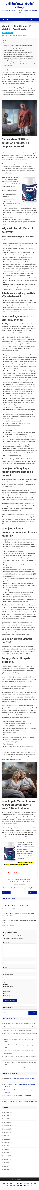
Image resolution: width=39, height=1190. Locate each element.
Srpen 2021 (7, 1119)
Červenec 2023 (8, 1115)
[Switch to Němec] (24, 1183)
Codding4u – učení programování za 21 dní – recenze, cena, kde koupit (19, 1052)
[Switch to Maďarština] (31, 1183)
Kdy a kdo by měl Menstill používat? (13, 49)
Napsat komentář (22, 35)
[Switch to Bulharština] (4, 1183)
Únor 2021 (6, 1135)
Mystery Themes (25, 1179)
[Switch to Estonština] (14, 1183)
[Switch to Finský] (18, 1183)
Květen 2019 (7, 1159)
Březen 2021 (7, 1132)
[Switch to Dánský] (11, 1183)
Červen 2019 (7, 1156)
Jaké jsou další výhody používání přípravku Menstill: (19, 52)
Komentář (6, 942)
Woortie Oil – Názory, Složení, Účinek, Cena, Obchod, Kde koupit (20, 1063)
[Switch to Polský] (11, 1185)
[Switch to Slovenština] (21, 1185)
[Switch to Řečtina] (28, 1183)
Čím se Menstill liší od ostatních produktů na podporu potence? (18, 46)
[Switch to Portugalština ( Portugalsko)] (14, 1185)
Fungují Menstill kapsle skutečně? (12, 62)
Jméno (5, 960)
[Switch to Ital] (35, 1183)
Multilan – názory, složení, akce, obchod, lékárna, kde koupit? (19, 1040)
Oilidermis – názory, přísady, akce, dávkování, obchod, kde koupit (19, 921)
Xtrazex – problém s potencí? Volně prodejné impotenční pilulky (20, 1058)
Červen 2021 (7, 1125)
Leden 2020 (7, 1149)
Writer (13, 35)
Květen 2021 (7, 1129)
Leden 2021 (7, 1139)
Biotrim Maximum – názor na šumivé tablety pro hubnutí (33, 893)
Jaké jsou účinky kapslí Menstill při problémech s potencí (18, 56)
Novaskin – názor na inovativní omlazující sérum (16, 906)
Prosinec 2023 (8, 1112)
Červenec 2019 (8, 1152)
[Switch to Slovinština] (24, 1185)
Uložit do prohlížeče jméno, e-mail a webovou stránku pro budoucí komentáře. (8, 990)
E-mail (5, 967)
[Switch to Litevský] (7, 1185)
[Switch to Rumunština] (18, 1185)
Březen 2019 (7, 1162)
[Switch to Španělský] (28, 1185)
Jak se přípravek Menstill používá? (12, 60)
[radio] (15, 885)
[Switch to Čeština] (7, 1183)
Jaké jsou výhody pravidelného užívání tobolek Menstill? (18, 58)
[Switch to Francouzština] (21, 1183)
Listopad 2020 (8, 1142)
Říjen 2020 (7, 1146)
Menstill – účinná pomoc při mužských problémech (18, 1027)
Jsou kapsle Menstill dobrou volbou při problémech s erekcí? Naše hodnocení (19, 64)
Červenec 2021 (8, 1122)
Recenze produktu (7, 32)
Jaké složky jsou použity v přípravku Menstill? (15, 54)
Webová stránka (8, 974)
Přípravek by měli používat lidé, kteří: (15, 50)
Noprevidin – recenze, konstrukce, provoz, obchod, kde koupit (19, 1046)
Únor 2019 (6, 1166)
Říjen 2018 (7, 1169)
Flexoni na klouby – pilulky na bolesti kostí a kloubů (18, 1068)
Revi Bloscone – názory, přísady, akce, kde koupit (7, 893)
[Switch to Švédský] (31, 1185)
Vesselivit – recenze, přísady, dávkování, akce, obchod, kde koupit (20, 1035)
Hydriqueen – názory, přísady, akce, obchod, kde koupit (18, 913)
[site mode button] (32, 19)
